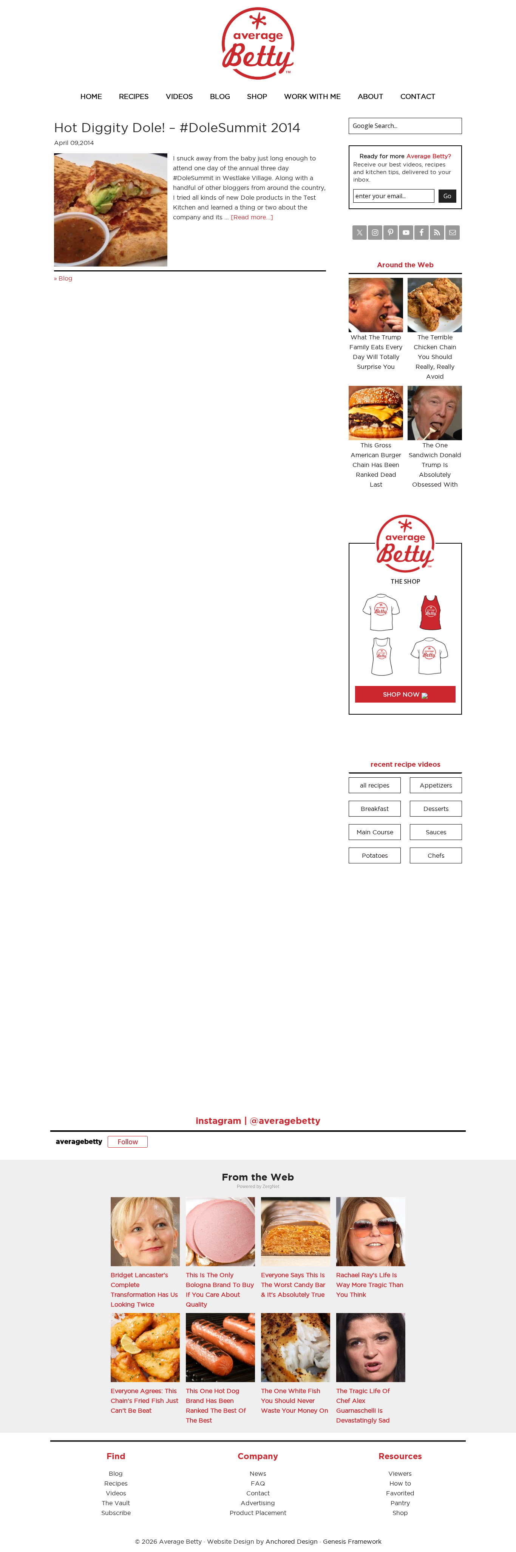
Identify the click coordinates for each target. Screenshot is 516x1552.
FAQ (258, 1483)
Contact (258, 1493)
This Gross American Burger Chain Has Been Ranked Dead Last (376, 465)
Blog (66, 278)
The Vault (116, 1503)
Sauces (436, 832)
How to (400, 1483)
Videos (116, 1493)
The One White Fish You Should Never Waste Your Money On (294, 1400)
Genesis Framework (352, 1541)
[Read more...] (252, 217)
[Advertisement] (405, 984)
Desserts (436, 808)
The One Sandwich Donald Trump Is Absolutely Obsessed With (435, 465)
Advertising (258, 1503)
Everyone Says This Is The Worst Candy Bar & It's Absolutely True (293, 1284)
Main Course (375, 832)
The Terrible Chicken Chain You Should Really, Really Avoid (435, 357)
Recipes (116, 1483)
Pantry (400, 1503)
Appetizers (436, 785)
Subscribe (116, 1512)
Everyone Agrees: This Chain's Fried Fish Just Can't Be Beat (144, 1400)
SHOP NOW (402, 694)
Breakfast (375, 808)
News (258, 1473)
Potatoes (375, 855)
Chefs (436, 855)
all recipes (374, 785)
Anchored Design (292, 1541)
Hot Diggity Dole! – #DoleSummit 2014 (177, 127)
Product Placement (258, 1512)
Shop (400, 1512)
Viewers (400, 1473)
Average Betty (258, 43)
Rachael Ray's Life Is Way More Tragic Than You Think (369, 1284)
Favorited (400, 1493)
